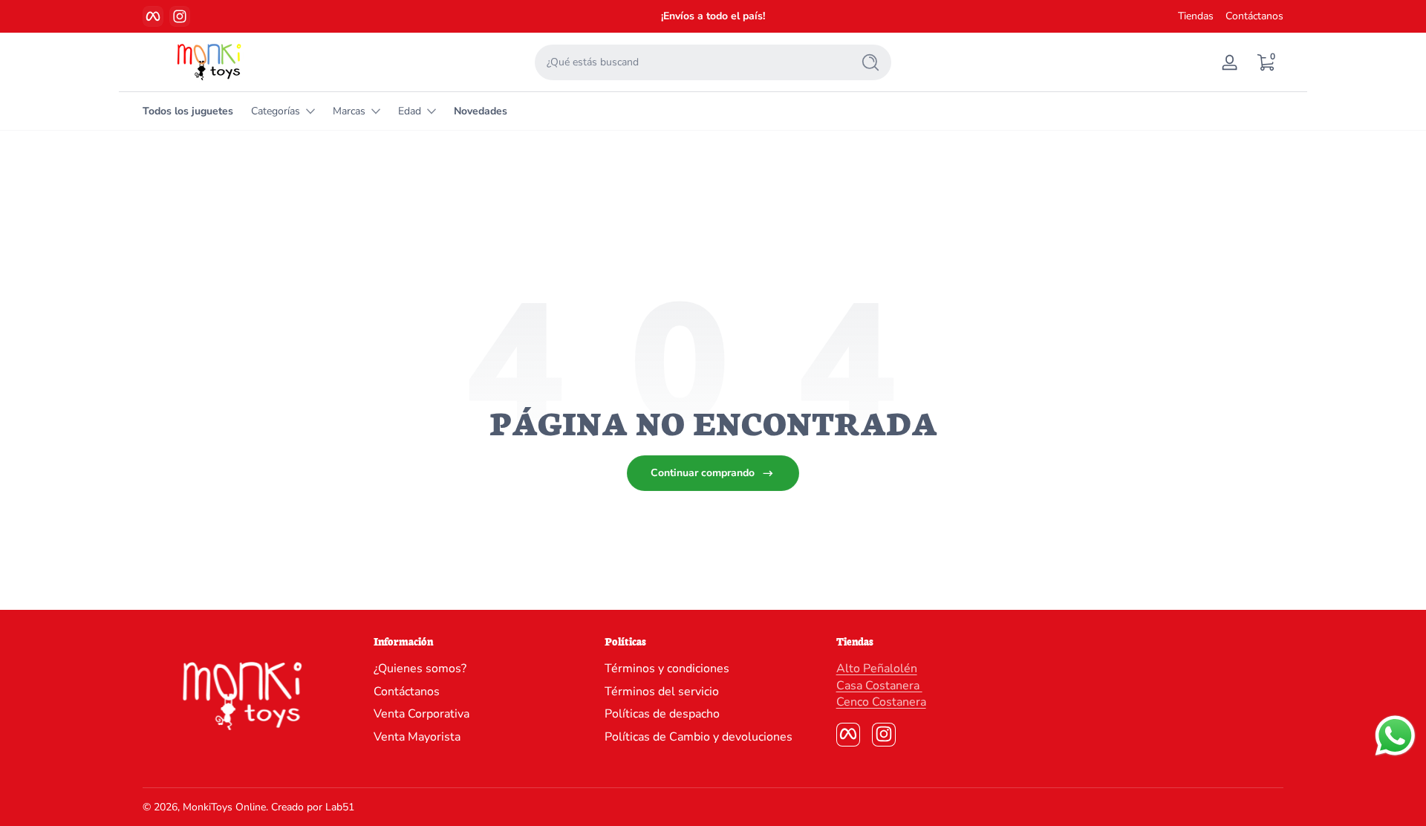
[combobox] (689, 62)
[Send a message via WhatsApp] (1395, 735)
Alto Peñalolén (876, 668)
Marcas (349, 111)
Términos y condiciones (667, 668)
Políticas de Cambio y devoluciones (698, 736)
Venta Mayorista (417, 736)
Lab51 (339, 807)
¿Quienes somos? (420, 668)
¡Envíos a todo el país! (713, 16)
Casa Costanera (879, 685)
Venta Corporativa (421, 714)
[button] (1265, 62)
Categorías (275, 111)
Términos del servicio (662, 691)
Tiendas (1196, 16)
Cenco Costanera (881, 702)
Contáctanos (1254, 16)
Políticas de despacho (662, 714)
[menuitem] (482, 668)
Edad (409, 111)
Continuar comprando (703, 473)
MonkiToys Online (224, 807)
